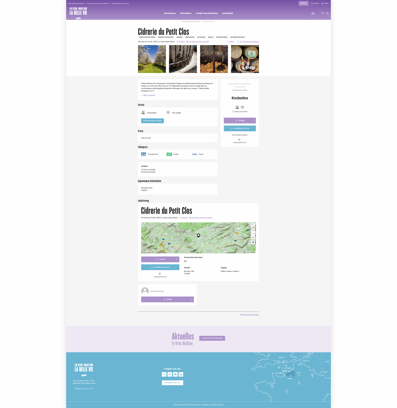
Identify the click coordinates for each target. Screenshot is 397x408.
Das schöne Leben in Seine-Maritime (98, 3)
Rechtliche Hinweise (193, 405)
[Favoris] (322, 13)
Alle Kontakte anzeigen (239, 135)
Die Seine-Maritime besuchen (120, 3)
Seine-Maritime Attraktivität (76, 3)
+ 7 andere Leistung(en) (240, 111)
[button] (327, 13)
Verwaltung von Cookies (209, 405)
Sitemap (221, 405)
